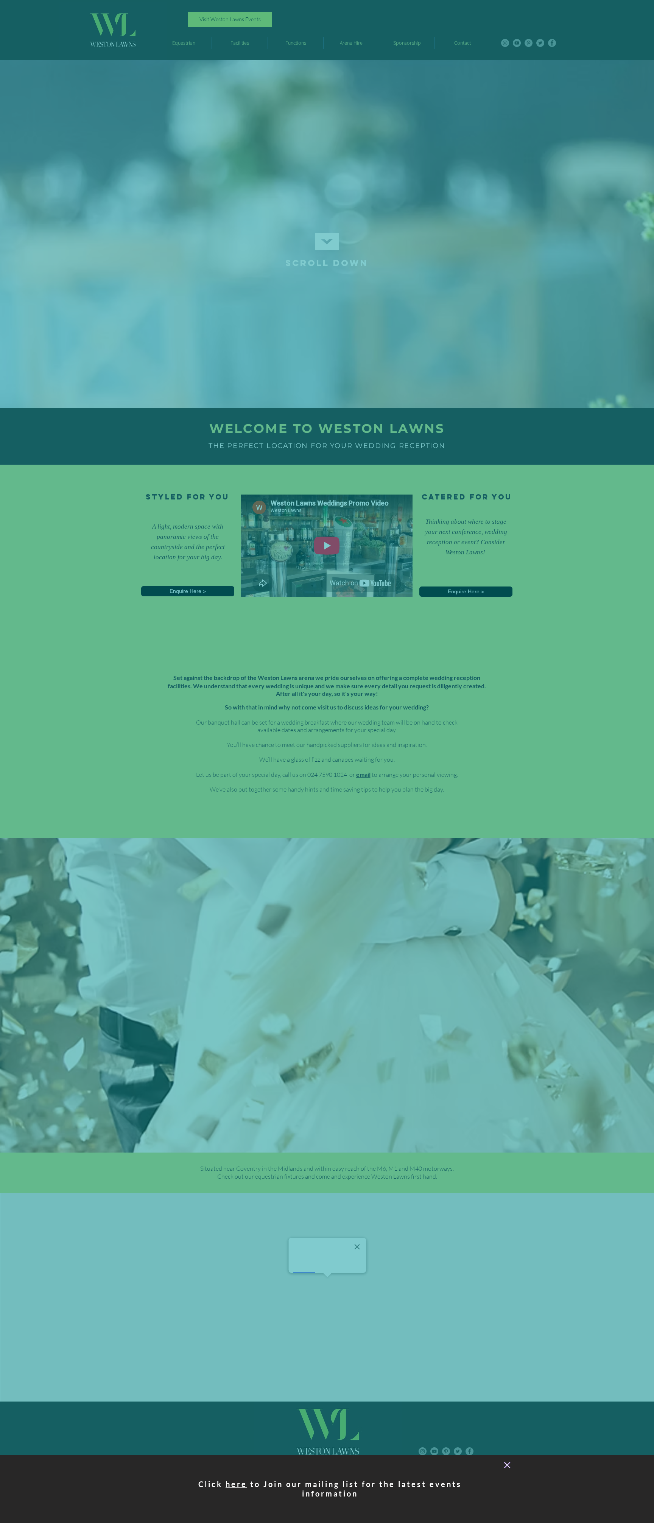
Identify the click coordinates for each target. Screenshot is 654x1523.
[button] (507, 1465)
